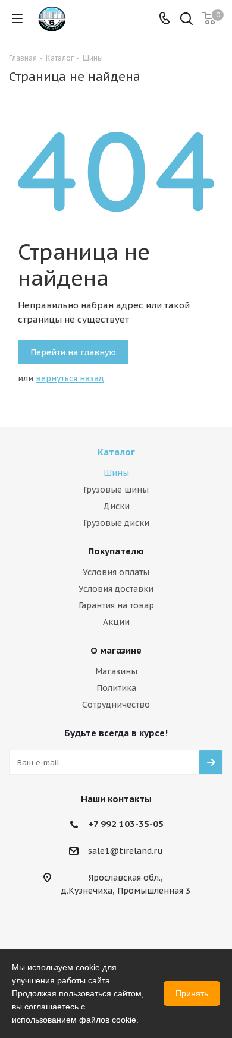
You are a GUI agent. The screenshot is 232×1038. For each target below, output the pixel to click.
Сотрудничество (116, 704)
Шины (116, 473)
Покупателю (116, 551)
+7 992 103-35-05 (126, 823)
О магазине (116, 650)
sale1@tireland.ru (125, 851)
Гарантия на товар (116, 605)
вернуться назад (70, 378)
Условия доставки (116, 588)
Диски (116, 506)
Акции (116, 622)
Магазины (116, 671)
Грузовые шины (116, 489)
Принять (191, 993)
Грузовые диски (116, 523)
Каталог (116, 452)
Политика (116, 688)
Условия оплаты (116, 572)
